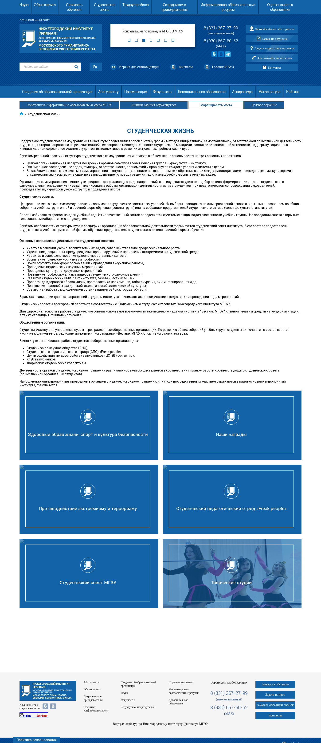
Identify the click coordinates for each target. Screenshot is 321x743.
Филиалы (186, 67)
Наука (24, 4)
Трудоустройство (135, 4)
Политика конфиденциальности (96, 708)
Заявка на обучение (275, 38)
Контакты (274, 67)
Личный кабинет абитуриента (274, 29)
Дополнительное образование (202, 91)
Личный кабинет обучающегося (153, 105)
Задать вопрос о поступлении (274, 48)
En (95, 67)
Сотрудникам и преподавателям (174, 7)
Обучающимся (45, 4)
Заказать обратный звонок (274, 58)
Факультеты (162, 91)
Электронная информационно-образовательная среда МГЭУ (69, 105)
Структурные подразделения (138, 707)
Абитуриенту (108, 91)
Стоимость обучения (74, 7)
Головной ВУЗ (223, 67)
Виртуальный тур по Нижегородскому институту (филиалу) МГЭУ (160, 724)
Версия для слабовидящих (139, 67)
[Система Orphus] (48, 714)
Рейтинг (292, 91)
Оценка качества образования (280, 7)
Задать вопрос (275, 694)
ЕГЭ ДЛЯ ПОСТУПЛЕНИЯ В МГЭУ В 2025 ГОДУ (171, 31)
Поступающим (135, 91)
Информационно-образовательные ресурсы (228, 7)
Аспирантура (242, 91)
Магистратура (269, 91)
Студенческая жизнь (104, 7)
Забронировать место (216, 105)
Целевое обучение (264, 105)
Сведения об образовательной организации (57, 91)
